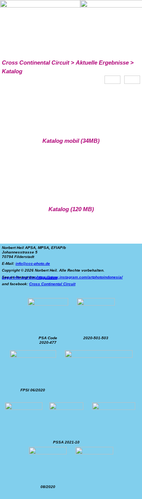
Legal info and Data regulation (29, 277)
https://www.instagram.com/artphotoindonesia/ (80, 277)
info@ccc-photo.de (33, 263)
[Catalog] (112, 79)
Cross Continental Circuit (52, 284)
